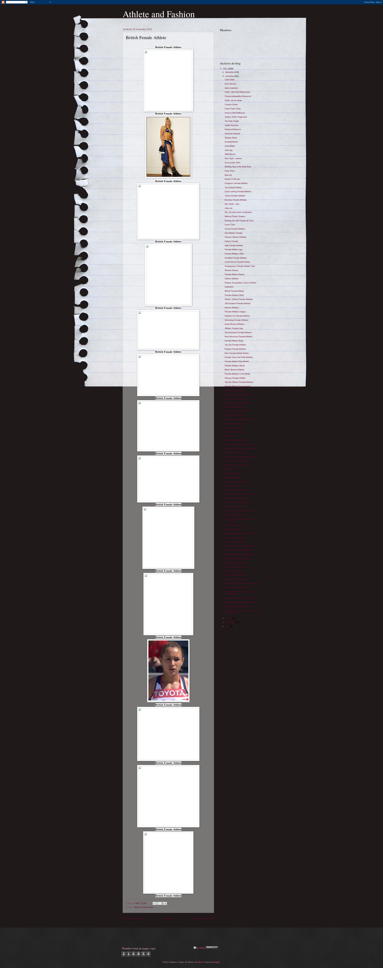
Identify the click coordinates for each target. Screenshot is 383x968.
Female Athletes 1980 (234, 415)
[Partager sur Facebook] (162, 903)
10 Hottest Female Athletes (236, 498)
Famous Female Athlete (235, 378)
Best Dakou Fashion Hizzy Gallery (240, 444)
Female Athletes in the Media (237, 374)
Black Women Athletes (234, 370)
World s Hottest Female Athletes (239, 299)
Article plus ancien (203, 918)
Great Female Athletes (234, 399)
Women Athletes (232, 308)
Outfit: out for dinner (233, 100)
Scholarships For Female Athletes (239, 419)
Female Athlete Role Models (237, 361)
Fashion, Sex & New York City (238, 502)
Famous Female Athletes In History (240, 494)
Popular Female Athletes (235, 349)
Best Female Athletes (234, 571)
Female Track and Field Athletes (239, 357)
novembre (229, 76)
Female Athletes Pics (234, 428)
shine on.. (229, 208)
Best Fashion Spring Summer (237, 606)
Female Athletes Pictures (236, 542)
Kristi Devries (230, 84)
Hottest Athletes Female (235, 575)
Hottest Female (231, 241)
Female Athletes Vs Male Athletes (239, 554)
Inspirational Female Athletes (237, 403)
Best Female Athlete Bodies (237, 353)
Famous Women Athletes (236, 237)
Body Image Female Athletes (237, 550)
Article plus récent (133, 918)
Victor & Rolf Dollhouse (235, 113)
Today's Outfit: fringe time (236, 117)
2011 (225, 69)
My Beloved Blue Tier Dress (237, 465)
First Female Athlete (233, 486)
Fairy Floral (229, 171)
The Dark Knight (232, 121)
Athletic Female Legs (234, 328)
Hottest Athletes (232, 278)
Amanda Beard (231, 142)
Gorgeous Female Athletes (236, 183)
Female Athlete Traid (234, 423)
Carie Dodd (229, 80)
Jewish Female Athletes (235, 196)
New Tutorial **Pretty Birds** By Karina (242, 457)
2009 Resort (230, 154)
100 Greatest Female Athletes (238, 303)
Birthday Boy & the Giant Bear (238, 167)
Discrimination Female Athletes (238, 332)
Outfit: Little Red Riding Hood (237, 92)
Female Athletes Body (234, 295)
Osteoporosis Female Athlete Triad (240, 266)
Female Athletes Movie (235, 366)
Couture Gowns (231, 104)
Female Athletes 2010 (234, 254)
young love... (230, 436)
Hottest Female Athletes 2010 (237, 558)
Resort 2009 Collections (235, 515)
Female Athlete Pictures (235, 490)
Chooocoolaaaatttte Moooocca (238, 96)
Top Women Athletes (234, 477)
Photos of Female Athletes (236, 411)
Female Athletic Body (234, 341)
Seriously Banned (232, 133)
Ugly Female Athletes (234, 245)
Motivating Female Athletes (236, 320)
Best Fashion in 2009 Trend (237, 461)
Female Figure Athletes (235, 525)
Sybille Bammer (231, 125)
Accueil (168, 918)
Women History (231, 270)
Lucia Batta (230, 146)
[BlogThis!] (156, 903)
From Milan (229, 469)
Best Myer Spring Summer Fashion (240, 602)
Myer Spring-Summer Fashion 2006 (240, 598)
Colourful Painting (232, 473)
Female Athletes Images (235, 312)
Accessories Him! (232, 163)
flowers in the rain (232, 179)
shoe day (229, 150)
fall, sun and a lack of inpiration (238, 212)
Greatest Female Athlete (235, 390)
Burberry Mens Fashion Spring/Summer (242, 583)
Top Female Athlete (233, 187)
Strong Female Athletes (235, 229)
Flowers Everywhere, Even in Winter (240, 283)
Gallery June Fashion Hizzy (237, 440)
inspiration (229, 287)
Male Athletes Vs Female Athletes (239, 546)
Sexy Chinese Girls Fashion (237, 587)
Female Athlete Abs (233, 529)
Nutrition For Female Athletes (237, 316)
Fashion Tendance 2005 (235, 453)
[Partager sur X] (159, 903)
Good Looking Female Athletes (238, 191)
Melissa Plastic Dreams (235, 216)
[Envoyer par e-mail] (154, 903)
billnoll (200, 962)
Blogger (216, 962)
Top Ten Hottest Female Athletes (239, 382)
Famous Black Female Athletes (238, 394)
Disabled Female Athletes (236, 258)
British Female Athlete (143, 907)
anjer (137, 903)
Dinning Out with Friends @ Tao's (239, 220)
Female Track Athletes (234, 432)
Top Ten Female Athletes (235, 345)
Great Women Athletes (234, 324)
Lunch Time (230, 225)
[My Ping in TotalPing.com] (212, 948)
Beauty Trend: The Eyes (235, 506)
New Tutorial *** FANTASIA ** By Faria (241, 511)
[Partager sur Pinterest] (165, 903)
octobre (228, 618)
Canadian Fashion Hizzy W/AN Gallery (241, 448)
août (227, 626)
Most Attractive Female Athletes (239, 336)
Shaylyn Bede (231, 138)
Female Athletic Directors (236, 579)
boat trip (228, 175)
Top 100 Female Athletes (235, 563)
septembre (230, 622)
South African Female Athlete (237, 262)
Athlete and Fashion (159, 14)
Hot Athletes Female (233, 233)
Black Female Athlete (234, 407)
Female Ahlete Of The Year (236, 567)
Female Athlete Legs (234, 249)
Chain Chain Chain (233, 109)
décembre (229, 72)
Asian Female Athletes (234, 538)
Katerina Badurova (233, 129)
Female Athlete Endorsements (238, 386)
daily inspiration (231, 88)
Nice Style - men (232, 204)
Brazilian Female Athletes (236, 200)
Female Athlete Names (234, 274)
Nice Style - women (233, 158)
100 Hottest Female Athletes (237, 481)
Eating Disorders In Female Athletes (240, 533)
